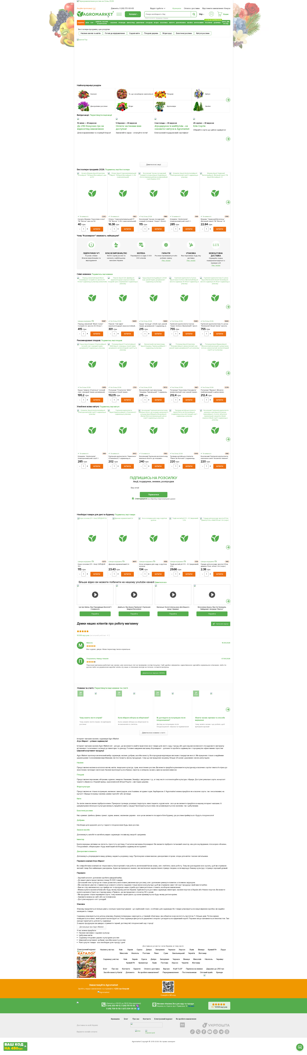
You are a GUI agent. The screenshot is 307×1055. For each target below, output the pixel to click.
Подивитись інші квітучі (109, 406)
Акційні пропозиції (86, 8)
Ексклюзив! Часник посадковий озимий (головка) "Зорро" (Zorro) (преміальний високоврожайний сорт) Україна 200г (152, 220)
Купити (96, 229)
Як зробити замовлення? (148, 972)
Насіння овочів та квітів (90, 33)
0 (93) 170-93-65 (126, 8)
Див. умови (166, 260)
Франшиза (176, 8)
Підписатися (153, 494)
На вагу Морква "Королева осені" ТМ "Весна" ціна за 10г (91, 220)
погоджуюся (142, 498)
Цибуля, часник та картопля (102, 23)
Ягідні (156, 23)
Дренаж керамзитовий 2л (119, 564)
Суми (166, 953)
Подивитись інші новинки (102, 274)
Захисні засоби (83, 830)
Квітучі (171, 23)
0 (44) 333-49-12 (113, 1005)
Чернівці (219, 959)
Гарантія (136, 969)
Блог (105, 969)
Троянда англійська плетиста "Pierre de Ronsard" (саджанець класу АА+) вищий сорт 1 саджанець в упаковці (184, 457)
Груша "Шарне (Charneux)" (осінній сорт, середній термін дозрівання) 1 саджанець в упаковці (92, 391)
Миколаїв (124, 953)
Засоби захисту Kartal (113, 972)
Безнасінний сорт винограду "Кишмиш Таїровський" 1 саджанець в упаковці (153, 391)
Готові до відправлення (115, 33)
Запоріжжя (160, 949)
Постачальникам (189, 972)
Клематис (159, 18)
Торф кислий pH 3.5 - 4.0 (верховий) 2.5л (184, 565)
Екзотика (164, 23)
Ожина (165, 18)
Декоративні (181, 23)
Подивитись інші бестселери (117, 169)
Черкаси (171, 949)
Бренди (219, 972)
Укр (201, 14)
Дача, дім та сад (226, 23)
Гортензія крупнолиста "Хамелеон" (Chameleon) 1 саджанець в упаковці (122, 457)
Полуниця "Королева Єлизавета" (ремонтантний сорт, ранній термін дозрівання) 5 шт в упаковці (183, 391)
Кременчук (143, 963)
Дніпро (149, 949)
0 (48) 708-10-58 (113, 1008)
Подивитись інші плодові (111, 340)
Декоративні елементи (87, 851)
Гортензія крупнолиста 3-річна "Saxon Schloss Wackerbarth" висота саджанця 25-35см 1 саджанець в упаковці (184, 325)
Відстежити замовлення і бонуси (216, 8)
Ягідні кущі (167, 33)
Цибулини (140, 23)
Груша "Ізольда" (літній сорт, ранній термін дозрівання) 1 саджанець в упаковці (153, 325)
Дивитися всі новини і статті (153, 733)
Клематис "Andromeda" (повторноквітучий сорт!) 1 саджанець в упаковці (180, 220)
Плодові (149, 23)
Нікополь (135, 953)
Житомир (202, 953)
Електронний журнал (163, 1019)
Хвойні (190, 23)
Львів (191, 949)
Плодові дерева (151, 33)
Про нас (115, 969)
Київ (121, 949)
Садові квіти (134, 33)
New (87, 23)
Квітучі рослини (202, 33)
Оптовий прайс (206, 972)
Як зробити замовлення (186, 1019)
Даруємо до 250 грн (215, 969)
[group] (95, 709)
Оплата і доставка (192, 8)
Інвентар (80, 839)
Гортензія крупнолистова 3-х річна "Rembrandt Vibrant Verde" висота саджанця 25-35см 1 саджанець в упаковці (214, 325)
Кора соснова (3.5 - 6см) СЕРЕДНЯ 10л (91, 565)
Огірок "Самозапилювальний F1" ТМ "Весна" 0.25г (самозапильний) (122, 220)
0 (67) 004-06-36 (128, 1008)
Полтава (146, 953)
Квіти (79, 798)
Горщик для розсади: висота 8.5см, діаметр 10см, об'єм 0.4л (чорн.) (214, 565)
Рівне (156, 953)
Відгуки (166, 969)
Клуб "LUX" (177, 969)
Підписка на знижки (194, 969)
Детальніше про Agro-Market (91, 927)
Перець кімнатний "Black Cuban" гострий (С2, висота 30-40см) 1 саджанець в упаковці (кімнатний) (91, 325)
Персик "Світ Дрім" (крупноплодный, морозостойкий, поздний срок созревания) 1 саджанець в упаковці (122, 325)
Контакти (126, 969)
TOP (91, 23)
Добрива (217, 23)
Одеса (139, 949)
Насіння (113, 23)
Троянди (121, 23)
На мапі (191, 1006)
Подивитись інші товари (125, 514)
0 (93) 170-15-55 (128, 1005)
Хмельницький (178, 953)
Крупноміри (199, 23)
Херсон (182, 949)
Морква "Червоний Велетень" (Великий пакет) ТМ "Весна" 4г (213, 220)
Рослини (208, 22)
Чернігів (191, 953)
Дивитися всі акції (153, 164)
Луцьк (223, 949)
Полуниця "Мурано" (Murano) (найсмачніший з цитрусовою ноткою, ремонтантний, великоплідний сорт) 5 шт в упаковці (212, 391)
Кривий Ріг (212, 949)
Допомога (130, 972)
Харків (130, 949)
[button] (228, 100)
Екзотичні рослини (184, 33)
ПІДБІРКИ (81, 23)
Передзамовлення (171, 972)
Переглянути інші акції (101, 115)
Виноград (131, 23)
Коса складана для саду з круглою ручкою (153, 565)
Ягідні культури (83, 786)
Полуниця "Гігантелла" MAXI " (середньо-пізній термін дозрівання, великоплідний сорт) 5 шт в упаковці (122, 391)
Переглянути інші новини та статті (111, 688)
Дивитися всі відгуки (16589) (153, 673)
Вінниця (201, 949)
